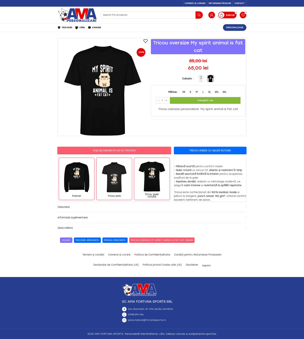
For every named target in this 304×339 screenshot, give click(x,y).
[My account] (212, 15)
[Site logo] (77, 14)
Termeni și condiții (93, 254)
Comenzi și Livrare (119, 254)
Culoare (187, 78)
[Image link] (139, 289)
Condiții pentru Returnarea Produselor (198, 254)
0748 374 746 (136, 314)
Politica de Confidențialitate (152, 254)
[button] (61, 177)
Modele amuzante (114, 240)
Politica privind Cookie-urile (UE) (162, 264)
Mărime (172, 92)
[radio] (184, 92)
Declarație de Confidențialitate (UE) (116, 264)
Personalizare (234, 27)
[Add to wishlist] (145, 41)
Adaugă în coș (205, 100)
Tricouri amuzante (87, 240)
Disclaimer (192, 264)
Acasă (66, 240)
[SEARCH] (199, 15)
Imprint (206, 265)
